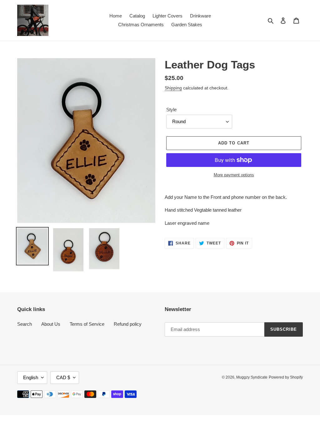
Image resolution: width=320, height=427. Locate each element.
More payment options (234, 175)
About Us (50, 324)
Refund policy (128, 324)
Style (171, 109)
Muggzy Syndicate (252, 377)
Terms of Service (87, 324)
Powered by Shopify (286, 377)
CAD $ (63, 377)
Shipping (173, 87)
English (30, 377)
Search (24, 324)
